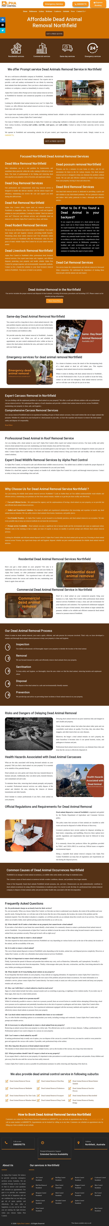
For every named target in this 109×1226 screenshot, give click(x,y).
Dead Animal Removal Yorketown (52, 1088)
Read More (9, 425)
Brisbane (49, 11)
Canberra (57, 11)
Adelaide (66, 11)
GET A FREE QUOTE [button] (54, 34)
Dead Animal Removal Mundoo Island (23, 1100)
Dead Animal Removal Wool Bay (52, 1081)
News (73, 11)
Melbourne (33, 11)
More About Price (55, 301)
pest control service (94, 1119)
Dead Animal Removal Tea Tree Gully (23, 1095)
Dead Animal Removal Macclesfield (85, 1095)
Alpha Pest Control (23, 1223)
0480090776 (81, 4)
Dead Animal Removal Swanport (52, 1095)
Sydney (41, 11)
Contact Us (81, 11)
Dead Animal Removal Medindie (21, 1088)
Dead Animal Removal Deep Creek (53, 1100)
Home (25, 11)
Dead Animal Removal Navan (20, 1081)
